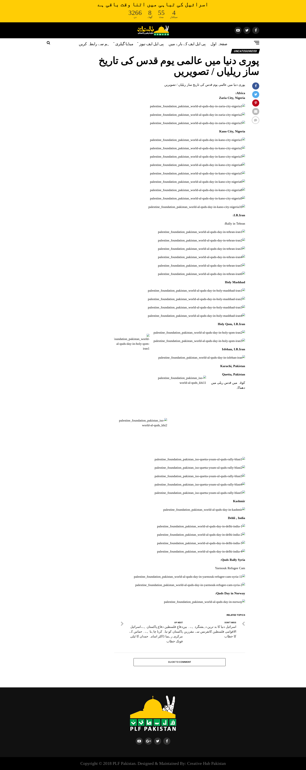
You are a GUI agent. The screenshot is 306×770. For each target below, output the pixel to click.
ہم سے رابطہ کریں (94, 43)
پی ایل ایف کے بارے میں (187, 43)
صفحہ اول (219, 43)
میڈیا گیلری (124, 43)
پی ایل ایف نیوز (151, 43)
